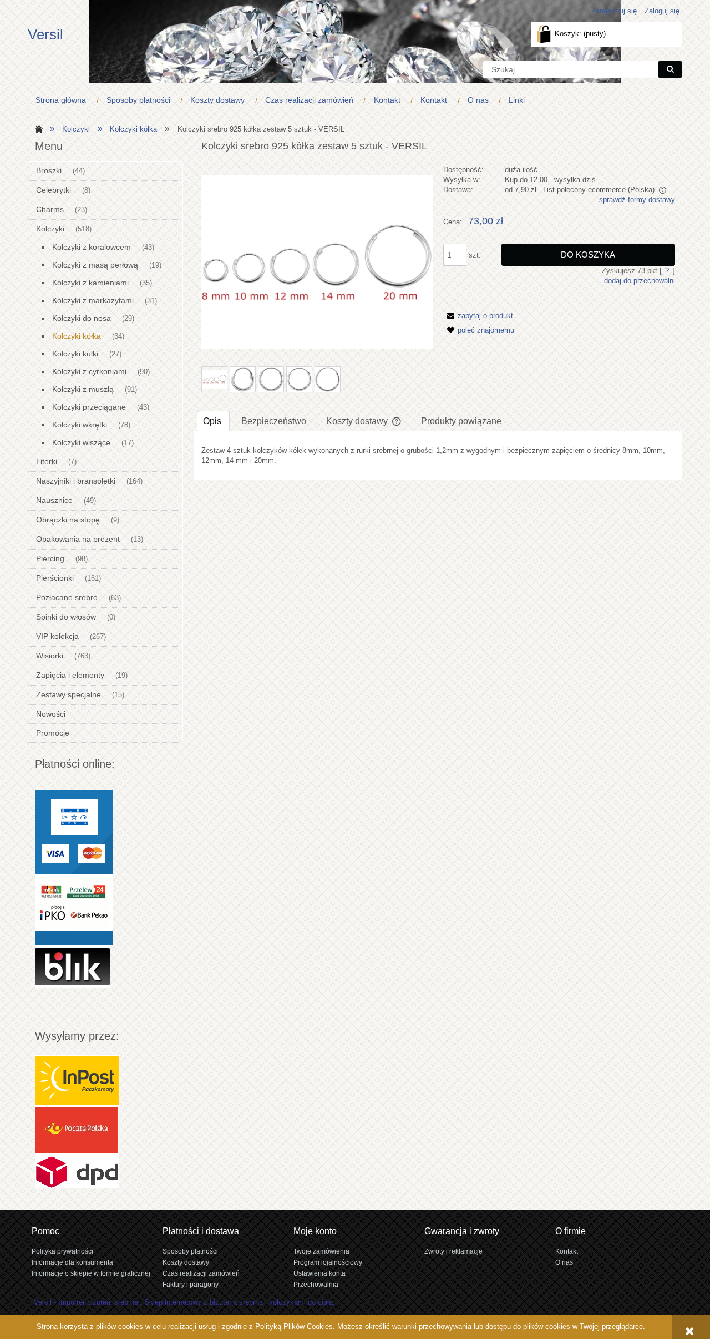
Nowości (50, 713)
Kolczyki (50, 228)
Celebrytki (53, 189)
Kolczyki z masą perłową (95, 264)
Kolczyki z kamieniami (90, 282)
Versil (45, 34)
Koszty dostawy (186, 1262)
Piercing (50, 558)
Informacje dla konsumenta (72, 1262)
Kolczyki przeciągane (89, 406)
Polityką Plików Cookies (294, 1326)
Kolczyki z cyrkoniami (89, 371)
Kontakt (566, 1251)
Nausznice (54, 500)
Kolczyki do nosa (81, 318)
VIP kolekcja (57, 636)
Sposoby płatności (190, 1251)
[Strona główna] (37, 128)
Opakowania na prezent (78, 539)
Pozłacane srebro (67, 597)
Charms (50, 209)
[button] (478, 315)
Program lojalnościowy (327, 1262)
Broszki (49, 170)
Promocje (52, 732)
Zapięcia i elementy (70, 675)
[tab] (213, 421)
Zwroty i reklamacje (453, 1251)
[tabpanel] (438, 456)
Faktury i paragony (191, 1284)
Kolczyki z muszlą (83, 389)
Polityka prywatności (62, 1251)
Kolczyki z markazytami (93, 300)
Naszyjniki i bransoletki (75, 480)
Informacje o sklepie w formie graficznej (91, 1273)
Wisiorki (49, 655)
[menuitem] (63, 100)
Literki (46, 461)
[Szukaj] (670, 69)
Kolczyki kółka (76, 335)
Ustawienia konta (319, 1273)
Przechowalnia (315, 1284)
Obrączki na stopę (68, 519)
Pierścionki (55, 577)
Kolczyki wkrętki (79, 424)
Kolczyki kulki (75, 353)
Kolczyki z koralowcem (91, 247)
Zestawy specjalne (68, 694)
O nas (564, 1262)
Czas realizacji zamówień (201, 1273)
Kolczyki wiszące (81, 442)
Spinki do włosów (66, 616)
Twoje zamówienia (321, 1251)
